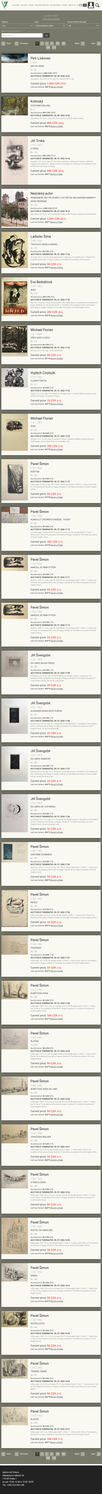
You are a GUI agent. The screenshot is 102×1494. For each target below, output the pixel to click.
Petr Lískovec (41, 58)
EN (85, 5)
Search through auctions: (11, 31)
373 (54, 47)
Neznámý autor (42, 193)
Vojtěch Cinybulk (43, 373)
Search (97, 5)
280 (48, 47)
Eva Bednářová (41, 282)
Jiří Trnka (37, 141)
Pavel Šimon (40, 464)
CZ (81, 5)
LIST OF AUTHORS (51, 19)
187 (63, 43)
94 (57, 43)
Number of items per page (76, 22)
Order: (36, 22)
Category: (4, 22)
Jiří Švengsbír (41, 655)
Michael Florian (42, 330)
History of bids (57, 87)
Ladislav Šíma (41, 236)
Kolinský (37, 101)
